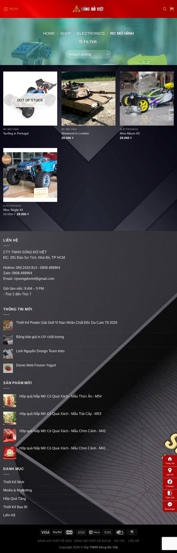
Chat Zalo (170, 498)
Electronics (91, 33)
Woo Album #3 (130, 133)
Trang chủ (169, 463)
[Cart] (171, 9)
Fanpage (170, 486)
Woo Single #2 (13, 210)
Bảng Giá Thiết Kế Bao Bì (92, 540)
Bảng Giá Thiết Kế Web (54, 540)
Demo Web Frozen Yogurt (36, 365)
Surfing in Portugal (15, 133)
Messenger (170, 509)
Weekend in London (75, 133)
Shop (65, 33)
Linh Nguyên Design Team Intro (40, 351)
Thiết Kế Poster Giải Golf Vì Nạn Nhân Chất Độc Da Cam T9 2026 (66, 322)
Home (49, 33)
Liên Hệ (169, 475)
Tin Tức (119, 540)
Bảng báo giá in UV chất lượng (40, 337)
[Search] (164, 9)
